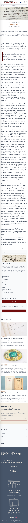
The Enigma (5, 282)
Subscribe (14, 311)
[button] (3, 252)
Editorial (4, 284)
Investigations (16, 22)
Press (3, 291)
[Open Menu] (2, 2)
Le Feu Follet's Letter (7, 292)
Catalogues (5, 279)
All (2, 294)
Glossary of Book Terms (8, 286)
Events (4, 277)
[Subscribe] (25, 418)
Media (9, 22)
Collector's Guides (6, 289)
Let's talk (14, 301)
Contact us (14, 466)
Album (3, 287)
